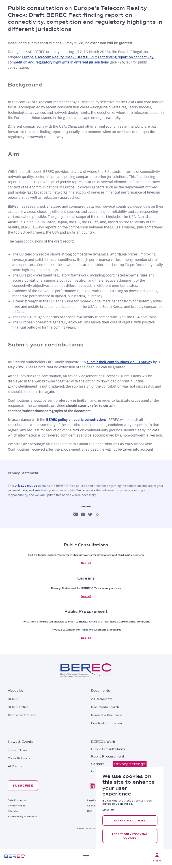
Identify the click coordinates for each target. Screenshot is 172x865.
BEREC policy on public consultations (76, 419)
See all (86, 563)
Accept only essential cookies (130, 836)
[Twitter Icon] (90, 514)
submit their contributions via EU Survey (119, 362)
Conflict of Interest (22, 715)
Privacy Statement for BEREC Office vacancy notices (86, 588)
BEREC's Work (103, 741)
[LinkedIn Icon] (83, 514)
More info (108, 810)
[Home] (14, 857)
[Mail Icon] (75, 514)
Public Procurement (107, 756)
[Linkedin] (92, 786)
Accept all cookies (129, 820)
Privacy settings (129, 764)
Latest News (17, 750)
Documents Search (105, 707)
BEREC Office (18, 707)
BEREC (13, 698)
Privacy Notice (17, 805)
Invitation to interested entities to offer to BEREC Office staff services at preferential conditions (86, 621)
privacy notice (26, 485)
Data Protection (18, 800)
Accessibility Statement (22, 816)
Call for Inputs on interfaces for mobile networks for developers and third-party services (86, 555)
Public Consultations (108, 749)
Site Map (13, 811)
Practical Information (106, 723)
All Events (15, 766)
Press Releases (19, 758)
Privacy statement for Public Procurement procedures (86, 629)
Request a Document (106, 715)
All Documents (101, 698)
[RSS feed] (97, 514)
